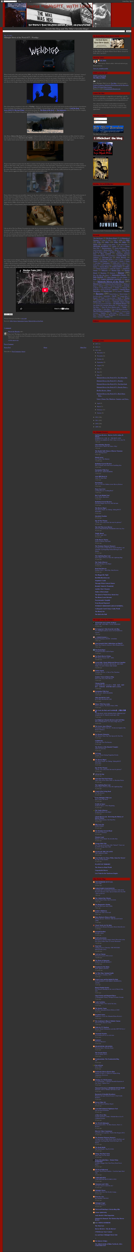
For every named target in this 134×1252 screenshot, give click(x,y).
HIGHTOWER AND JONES (103, 1046)
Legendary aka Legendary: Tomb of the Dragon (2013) (110, 1133)
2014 (97, 347)
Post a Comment (8, 344)
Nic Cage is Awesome (116, 286)
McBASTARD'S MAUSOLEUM (104, 888)
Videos (121, 313)
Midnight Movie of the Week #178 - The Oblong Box (112, 377)
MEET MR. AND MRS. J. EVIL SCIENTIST (107, 624)
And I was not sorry (100, 748)
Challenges (96, 257)
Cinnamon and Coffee (102, 1184)
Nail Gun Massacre (100, 1041)
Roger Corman (124, 294)
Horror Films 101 (100, 1102)
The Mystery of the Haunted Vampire (106, 747)
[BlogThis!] (6, 314)
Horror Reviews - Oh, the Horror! (105, 1229)
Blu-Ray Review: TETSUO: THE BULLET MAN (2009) (109, 919)
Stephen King (97, 301)
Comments (98, 122)
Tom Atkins (107, 309)
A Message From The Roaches (103, 742)
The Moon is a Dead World (103, 867)
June (98, 372)
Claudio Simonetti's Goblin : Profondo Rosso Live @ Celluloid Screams (109, 1117)
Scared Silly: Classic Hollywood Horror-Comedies (110, 662)
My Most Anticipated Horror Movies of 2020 (107, 1010)
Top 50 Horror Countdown (102, 311)
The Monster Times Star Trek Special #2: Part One (109, 736)
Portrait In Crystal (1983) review (104, 956)
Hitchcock (112, 273)
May (98, 375)
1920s (103, 240)
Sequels (95, 298)
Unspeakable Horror (101, 870)
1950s (120, 240)
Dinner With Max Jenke (102, 704)
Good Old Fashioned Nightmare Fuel (106, 1109)
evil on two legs (99, 774)
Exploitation (106, 263)
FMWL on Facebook (99, 76)
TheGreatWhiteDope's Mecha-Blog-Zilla (107, 1209)
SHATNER (107, 296)
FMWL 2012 (96, 265)
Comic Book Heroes (107, 259)
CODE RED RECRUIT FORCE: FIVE (105, 1179)
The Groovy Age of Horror (103, 726)
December (100, 353)
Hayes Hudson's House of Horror (105, 917)
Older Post (83, 347)
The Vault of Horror (101, 562)
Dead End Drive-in (100, 569)
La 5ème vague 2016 (100, 535)
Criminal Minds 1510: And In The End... (106, 1003)
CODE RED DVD (100, 1178)
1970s (99, 242)
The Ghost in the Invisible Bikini (103, 303)
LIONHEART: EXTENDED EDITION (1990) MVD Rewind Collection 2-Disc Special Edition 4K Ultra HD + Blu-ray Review (110, 891)
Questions (124, 287)
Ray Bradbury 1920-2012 (102, 1198)
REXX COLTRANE (106, 289)
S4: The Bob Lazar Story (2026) (103, 906)
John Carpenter (111, 277)
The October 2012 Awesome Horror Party (104, 305)
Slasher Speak (99, 671)
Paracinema (98, 483)
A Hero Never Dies (100, 1115)
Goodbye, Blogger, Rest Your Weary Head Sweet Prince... (108, 1164)
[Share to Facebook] (10, 314)
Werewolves (112, 315)
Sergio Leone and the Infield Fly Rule (106, 979)
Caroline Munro (122, 255)
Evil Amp (98, 753)
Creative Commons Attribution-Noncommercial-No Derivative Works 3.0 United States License (111, 86)
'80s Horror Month (111, 238)
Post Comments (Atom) (18, 351)
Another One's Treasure (102, 589)
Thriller (124, 307)
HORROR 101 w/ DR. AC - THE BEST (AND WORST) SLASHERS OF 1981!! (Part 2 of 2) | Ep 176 (110, 439)
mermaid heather (100, 932)
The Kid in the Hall (101, 614)
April (98, 403)
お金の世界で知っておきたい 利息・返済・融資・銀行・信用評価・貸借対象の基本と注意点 (110, 685)
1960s (128, 240)
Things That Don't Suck (102, 1154)
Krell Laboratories (100, 938)
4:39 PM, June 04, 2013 (13, 340)
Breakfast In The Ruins (102, 967)
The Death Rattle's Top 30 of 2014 (104, 1149)
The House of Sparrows (102, 960)
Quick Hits (96, 289)
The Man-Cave (99, 1226)
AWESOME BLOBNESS (100, 246)
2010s (95, 244)
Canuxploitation (111, 255)
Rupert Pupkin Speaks (102, 988)
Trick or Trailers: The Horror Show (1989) (106, 705)
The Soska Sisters (122, 305)
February (100, 410)
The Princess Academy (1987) (103, 975)
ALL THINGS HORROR (102, 1223)
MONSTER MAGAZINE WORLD (105, 623)
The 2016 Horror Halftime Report (104, 1104)
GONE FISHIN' (99, 826)
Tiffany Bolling (97, 309)
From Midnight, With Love (103, 798)
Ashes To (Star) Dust (101, 478)
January (99, 413)
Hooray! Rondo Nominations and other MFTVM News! (110, 1029)
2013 (97, 350)
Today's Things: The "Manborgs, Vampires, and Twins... (113, 399)
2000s (11, 321)
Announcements (106, 248)
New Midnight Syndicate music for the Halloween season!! (108, 631)
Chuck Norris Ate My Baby (103, 925)
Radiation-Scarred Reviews (103, 464)
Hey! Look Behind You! (102, 495)
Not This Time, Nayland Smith (104, 973)
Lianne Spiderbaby (101, 1212)
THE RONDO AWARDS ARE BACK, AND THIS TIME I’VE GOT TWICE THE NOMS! (109, 665)
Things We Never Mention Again (111, 307)
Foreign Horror (104, 266)
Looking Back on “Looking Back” (104, 490)
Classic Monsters (121, 257)
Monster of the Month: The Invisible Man (106, 839)
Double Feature (114, 261)
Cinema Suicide (100, 683)
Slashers (127, 298)
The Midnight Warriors (120, 303)
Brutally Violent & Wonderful (104, 586)
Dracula (122, 261)
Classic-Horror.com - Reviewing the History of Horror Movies (109, 817)
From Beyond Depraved (102, 603)
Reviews (99, 293)
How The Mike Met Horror (101, 275)
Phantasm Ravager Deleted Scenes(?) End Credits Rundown (108, 1096)
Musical (101, 286)
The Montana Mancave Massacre (105, 546)
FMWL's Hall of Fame (106, 265)
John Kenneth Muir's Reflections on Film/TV (109, 643)
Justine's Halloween (101, 911)
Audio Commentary (97, 250)
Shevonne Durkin (111, 298)
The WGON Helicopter (102, 1123)
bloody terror (99, 457)
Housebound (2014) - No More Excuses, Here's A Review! (108, 1125)
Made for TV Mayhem (102, 1027)
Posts (97, 119)
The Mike (103, 60)
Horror (15, 321)
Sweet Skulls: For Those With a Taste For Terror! (110, 858)
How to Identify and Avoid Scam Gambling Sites (108, 465)
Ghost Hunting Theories (102, 445)
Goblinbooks (99, 741)
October (99, 359)
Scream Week (123, 296)
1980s (107, 242)
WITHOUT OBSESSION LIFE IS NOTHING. (109, 606)
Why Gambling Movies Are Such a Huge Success (108, 721)
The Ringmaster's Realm (102, 904)
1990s (116, 242)
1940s (114, 240)
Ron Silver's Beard (97, 296)
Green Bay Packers (115, 268)
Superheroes (108, 301)
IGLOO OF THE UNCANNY (104, 852)
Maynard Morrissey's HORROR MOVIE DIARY (110, 1088)
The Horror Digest (100, 508)
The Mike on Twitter (99, 78)
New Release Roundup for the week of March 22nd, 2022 (109, 990)
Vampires (103, 313)
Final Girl (98, 946)
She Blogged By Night (101, 575)
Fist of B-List (99, 1065)
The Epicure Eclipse (101, 1241)
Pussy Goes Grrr (100, 489)
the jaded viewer (100, 1015)
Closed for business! (100, 1204)
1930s (109, 240)
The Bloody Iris (100, 611)
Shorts (119, 298)
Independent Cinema (22, 321)
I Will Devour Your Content (103, 1232)
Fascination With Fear (102, 470)
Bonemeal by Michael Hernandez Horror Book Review (110, 927)
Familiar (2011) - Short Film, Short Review (107, 570)
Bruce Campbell (106, 253)
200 (96, 1060)
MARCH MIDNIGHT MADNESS (111, 279)
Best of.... (117, 250)
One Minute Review (106, 287)
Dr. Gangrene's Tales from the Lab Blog (107, 629)
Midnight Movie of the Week (35, 321)
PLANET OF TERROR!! (102, 864)
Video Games (113, 313)
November (100, 356)
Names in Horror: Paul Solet (103, 541)
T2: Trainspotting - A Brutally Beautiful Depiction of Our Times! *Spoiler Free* (109, 1082)
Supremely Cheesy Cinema (121, 301)
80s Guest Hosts (123, 244)
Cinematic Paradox (101, 1034)
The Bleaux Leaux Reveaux (103, 597)
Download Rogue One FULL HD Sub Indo (106, 503)
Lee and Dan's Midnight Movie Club (106, 1235)
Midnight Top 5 (97, 284)
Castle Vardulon (100, 1002)
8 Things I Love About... (109, 244)
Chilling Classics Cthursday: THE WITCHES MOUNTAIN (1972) (107, 948)
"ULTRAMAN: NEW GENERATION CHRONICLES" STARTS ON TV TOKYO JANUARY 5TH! (110, 714)
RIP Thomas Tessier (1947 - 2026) (104, 658)
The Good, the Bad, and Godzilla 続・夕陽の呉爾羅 (110, 711)
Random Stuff (108, 291)
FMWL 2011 (125, 263)
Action (114, 246)
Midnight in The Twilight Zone (113, 284)
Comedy (95, 259)
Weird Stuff (101, 315)
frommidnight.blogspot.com (112, 89)
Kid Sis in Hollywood (101, 1170)
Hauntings (103, 273)
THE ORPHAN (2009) (101, 853)
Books (119, 252)
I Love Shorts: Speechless (102, 497)
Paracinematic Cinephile (102, 600)
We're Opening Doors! (101, 452)
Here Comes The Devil (101, 799)
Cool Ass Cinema (100, 954)
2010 (97, 423)
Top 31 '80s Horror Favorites (120, 309)
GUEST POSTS (117, 266)
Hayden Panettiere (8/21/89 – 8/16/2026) (106, 639)
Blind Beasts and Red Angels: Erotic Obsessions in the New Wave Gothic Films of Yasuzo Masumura (110, 940)
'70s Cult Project (98, 238)
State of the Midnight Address (120, 300)
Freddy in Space (100, 804)
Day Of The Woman (101, 521)
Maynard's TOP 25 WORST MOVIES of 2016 (107, 1089)
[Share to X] (8, 314)
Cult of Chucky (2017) (101, 1054)
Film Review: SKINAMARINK (104, 471)
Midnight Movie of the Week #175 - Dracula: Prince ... (112, 387)
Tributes (117, 311)
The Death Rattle (100, 1147)
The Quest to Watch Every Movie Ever (107, 595)
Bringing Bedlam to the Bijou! (103, 564)
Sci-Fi (114, 296)
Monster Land (99, 837)
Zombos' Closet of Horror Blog (104, 677)
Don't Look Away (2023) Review (104, 678)
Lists (94, 279)
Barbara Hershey (108, 250)
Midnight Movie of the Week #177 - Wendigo (21, 37)
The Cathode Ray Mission (103, 898)
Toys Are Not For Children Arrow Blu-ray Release (109, 484)
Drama (128, 261)
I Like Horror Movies (101, 540)
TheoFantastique (100, 650)
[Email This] (5, 314)
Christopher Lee (107, 257)
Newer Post (7, 347)
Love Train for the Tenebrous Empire (106, 873)
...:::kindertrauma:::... (102, 637)
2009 (97, 427)
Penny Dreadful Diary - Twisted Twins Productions (106, 1160)
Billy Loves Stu (99, 824)
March (99, 406)
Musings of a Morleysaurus (103, 1080)
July (98, 369)
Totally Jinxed (99, 533)
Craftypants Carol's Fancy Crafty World (107, 609)
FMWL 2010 (116, 263)
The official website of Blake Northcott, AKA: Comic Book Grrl (108, 1244)
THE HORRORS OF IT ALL (104, 882)
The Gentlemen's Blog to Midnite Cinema (107, 1021)
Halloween (105, 270)
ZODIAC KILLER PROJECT (103, 962)
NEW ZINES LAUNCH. (102, 968)
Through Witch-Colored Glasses (105, 583)
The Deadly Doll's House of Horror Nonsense (109, 451)
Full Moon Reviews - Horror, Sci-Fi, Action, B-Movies (109, 436)
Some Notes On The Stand (102, 1155)
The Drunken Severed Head (103, 831)
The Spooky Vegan (101, 1008)
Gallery (127, 266)
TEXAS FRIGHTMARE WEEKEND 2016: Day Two (109, 528)
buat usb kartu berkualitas (102, 1110)
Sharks (103, 298)
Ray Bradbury (118, 291)
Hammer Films (116, 270)
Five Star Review (99, 793)
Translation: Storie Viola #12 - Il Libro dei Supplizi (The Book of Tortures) (110, 728)
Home (45, 347)
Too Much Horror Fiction (103, 656)
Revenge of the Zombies (101, 859)
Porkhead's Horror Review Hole (105, 1072)
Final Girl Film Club (118, 265)
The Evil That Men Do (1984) (103, 1022)
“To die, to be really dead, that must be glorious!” (108, 522)
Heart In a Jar (99, 1197)
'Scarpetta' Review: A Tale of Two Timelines (107, 672)
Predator (117, 287)
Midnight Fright (100, 1203)
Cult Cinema (103, 261)
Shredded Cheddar (101, 516)
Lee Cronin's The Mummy (102, 459)
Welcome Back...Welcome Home (104, 1048)
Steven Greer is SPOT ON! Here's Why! (106, 446)
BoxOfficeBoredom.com (102, 578)
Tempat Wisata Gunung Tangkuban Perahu (106, 755)
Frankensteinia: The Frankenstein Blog (107, 1059)
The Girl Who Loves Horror (103, 527)
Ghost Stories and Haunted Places (105, 996)
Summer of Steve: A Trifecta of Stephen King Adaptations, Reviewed (107, 1074)
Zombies (107, 316)
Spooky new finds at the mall (103, 912)
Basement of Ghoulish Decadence (105, 1094)
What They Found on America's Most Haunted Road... (110, 645)
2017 (97, 344)
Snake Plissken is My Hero (103, 300)
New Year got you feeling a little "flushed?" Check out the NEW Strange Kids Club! (109, 846)
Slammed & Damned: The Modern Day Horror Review (109, 1219)
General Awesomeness (102, 268)
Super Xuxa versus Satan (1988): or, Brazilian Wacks (109, 780)
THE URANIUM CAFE (102, 698)
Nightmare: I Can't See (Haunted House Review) (108, 1016)
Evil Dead (97, 263)
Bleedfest (112, 252)
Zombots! (98, 1040)
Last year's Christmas (101, 832)
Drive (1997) (98, 1067)
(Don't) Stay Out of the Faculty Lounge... (106, 1192)
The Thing (96, 307)
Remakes (127, 291)
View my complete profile (100, 68)
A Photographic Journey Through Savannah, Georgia (109, 997)
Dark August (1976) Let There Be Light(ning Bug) (108, 557)
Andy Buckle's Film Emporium (104, 1215)
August (99, 365)
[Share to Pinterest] (12, 314)
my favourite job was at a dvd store (104, 1035)
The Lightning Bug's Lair (103, 556)
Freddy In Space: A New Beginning (104, 805)
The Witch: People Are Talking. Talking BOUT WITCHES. (108, 510)
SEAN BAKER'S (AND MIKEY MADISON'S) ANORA (108, 982)
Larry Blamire (123, 277)
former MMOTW (14, 110)
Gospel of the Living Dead (103, 791)
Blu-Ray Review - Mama (104, 390)
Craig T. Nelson (119, 259)
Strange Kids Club (100, 843)
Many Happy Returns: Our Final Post (105, 820)
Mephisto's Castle (100, 581)
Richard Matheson (113, 294)
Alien (121, 246)
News (106, 286)
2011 (97, 420)
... (95, 1238)
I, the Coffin (98, 883)
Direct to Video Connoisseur (103, 1131)
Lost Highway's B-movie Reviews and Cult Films (109, 720)
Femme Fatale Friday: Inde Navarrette (105, 900)
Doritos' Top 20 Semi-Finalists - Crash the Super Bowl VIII (110, 1172)
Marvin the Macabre (14, 331)
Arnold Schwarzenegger (121, 248)
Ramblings (115, 289)
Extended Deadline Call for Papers (104, 651)
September (100, 362)
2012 (97, 417)
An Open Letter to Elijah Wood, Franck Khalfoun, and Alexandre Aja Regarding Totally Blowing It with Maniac (109, 549)
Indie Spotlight (98, 277)
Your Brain (100, 316)
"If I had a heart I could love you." (104, 1185)
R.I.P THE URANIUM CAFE (103, 699)
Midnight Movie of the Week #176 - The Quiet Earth (112, 384)
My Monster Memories (102, 734)
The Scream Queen (101, 1053)
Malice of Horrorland (101, 592)
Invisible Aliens (99, 933)
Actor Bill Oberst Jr (101, 476)
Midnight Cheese (100, 1190)
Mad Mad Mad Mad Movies (103, 779)
